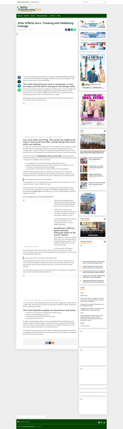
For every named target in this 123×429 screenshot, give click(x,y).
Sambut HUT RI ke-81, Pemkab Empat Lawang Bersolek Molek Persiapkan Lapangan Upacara (97, 183)
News (81, 313)
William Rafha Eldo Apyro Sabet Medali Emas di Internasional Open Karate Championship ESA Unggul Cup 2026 (94, 262)
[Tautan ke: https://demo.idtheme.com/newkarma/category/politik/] (105, 219)
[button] (105, 2)
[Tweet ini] (69, 29)
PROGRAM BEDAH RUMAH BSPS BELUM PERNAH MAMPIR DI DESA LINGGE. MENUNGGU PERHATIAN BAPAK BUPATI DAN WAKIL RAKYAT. (91, 318)
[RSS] (53, 343)
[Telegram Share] (72, 29)
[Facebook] (46, 343)
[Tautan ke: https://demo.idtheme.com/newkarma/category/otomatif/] (105, 131)
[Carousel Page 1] (89, 235)
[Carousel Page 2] (91, 235)
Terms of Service (85, 326)
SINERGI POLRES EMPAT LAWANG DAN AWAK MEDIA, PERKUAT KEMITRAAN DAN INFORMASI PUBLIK (96, 175)
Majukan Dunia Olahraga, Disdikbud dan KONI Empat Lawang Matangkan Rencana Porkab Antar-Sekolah (94, 276)
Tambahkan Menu (35, 2)
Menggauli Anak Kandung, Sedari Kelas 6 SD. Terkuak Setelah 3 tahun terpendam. (92, 309)
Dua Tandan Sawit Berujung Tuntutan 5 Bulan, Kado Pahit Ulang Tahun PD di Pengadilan (92, 152)
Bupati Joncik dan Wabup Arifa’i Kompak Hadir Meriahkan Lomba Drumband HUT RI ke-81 (97, 158)
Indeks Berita (83, 295)
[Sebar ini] (66, 29)
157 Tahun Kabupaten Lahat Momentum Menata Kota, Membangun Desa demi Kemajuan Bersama (99, 229)
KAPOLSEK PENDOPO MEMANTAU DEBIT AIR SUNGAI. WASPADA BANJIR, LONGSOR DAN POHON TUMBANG (92, 300)
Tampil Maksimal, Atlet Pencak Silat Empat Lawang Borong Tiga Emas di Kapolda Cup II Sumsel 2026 (93, 267)
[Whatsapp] (75, 29)
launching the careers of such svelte (49, 156)
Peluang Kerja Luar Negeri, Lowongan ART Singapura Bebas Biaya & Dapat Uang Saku (96, 166)
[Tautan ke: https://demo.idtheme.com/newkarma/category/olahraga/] (105, 242)
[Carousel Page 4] (95, 235)
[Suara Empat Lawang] (28, 9)
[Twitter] (49, 343)
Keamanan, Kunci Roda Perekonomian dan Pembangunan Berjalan (92, 305)
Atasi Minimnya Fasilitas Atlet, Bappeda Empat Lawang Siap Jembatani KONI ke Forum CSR (94, 271)
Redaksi (82, 323)
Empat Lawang (21, 30)
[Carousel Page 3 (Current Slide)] (93, 235)
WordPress (64, 77)
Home (82, 293)
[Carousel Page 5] (97, 235)
